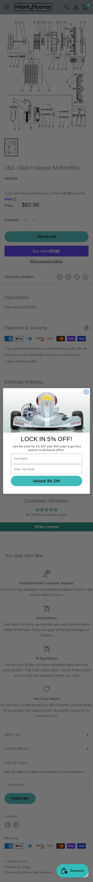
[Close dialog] (86, 392)
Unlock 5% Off (46, 481)
